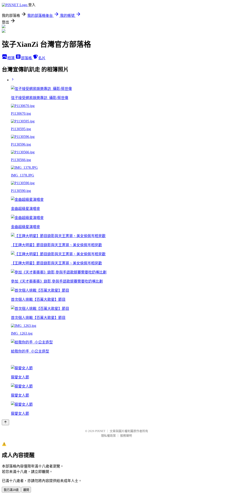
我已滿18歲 (11, 490)
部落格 (27, 58)
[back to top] (5, 422)
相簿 (11, 58)
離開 (26, 490)
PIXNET (100, 431)
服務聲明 (126, 435)
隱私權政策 (108, 435)
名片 (42, 58)
